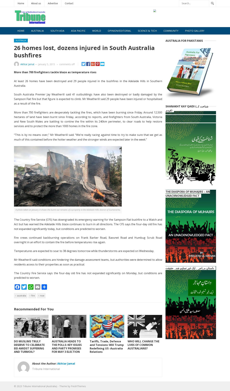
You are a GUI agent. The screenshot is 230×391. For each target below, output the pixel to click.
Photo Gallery (194, 30)
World (96, 30)
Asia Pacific (78, 30)
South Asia (57, 30)
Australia (37, 30)
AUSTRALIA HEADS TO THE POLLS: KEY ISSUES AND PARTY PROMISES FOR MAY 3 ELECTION (67, 346)
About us (36, 3)
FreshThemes (78, 386)
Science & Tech (147, 30)
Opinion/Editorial (119, 30)
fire (33, 295)
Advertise (53, 3)
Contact (69, 3)
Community (170, 30)
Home (21, 3)
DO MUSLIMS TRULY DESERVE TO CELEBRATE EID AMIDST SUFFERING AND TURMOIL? (29, 346)
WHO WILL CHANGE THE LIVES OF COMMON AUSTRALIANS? (143, 344)
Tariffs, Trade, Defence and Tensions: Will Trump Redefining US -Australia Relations (107, 346)
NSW (42, 295)
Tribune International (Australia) (40, 386)
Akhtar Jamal (27, 64)
